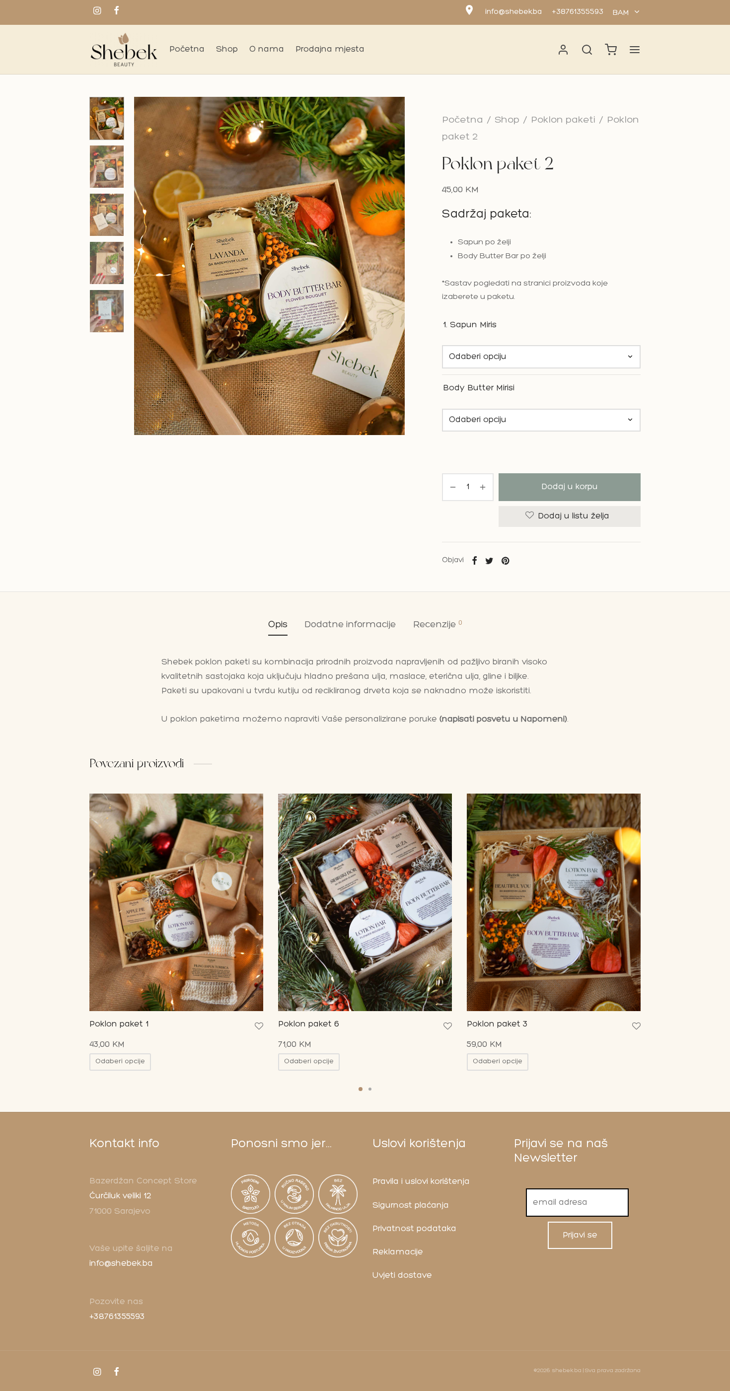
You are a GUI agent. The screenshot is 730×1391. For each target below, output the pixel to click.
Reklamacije (397, 1252)
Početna (187, 49)
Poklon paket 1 (118, 1024)
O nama (266, 49)
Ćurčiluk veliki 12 (120, 1196)
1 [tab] (361, 1089)
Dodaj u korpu (570, 487)
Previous (144, 266)
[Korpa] (611, 50)
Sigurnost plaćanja (410, 1205)
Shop (227, 49)
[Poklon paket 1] (176, 902)
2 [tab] (369, 1089)
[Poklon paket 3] (554, 902)
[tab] (278, 625)
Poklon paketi (563, 120)
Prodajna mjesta (330, 49)
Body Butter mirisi (478, 388)
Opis (278, 625)
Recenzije (437, 624)
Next (395, 266)
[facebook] (116, 12)
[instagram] (97, 12)
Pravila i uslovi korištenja (421, 1181)
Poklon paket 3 (497, 1024)
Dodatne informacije (350, 625)
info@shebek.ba (513, 12)
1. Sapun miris (470, 325)
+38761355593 (577, 12)
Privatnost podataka (414, 1229)
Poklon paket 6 (308, 1024)
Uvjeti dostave (402, 1275)
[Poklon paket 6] (365, 902)
